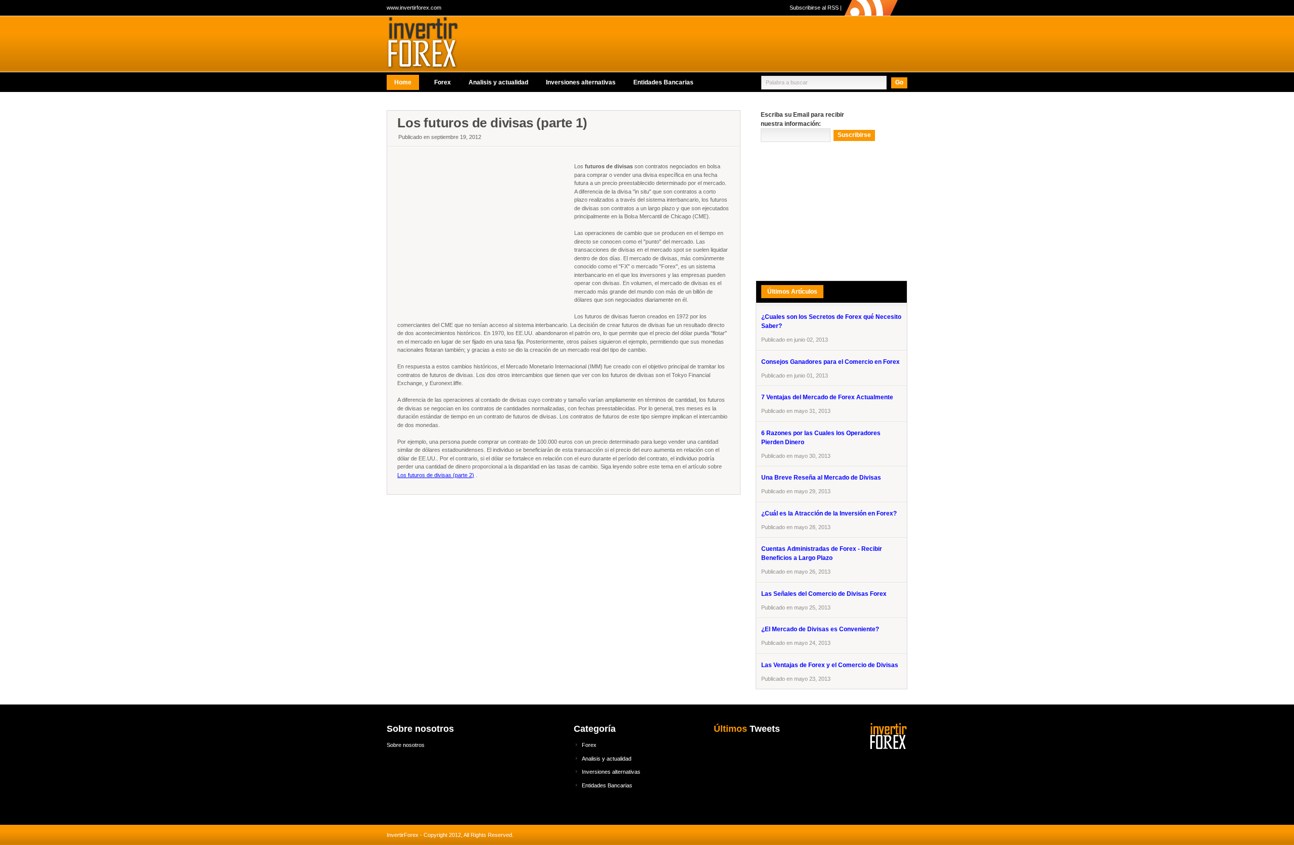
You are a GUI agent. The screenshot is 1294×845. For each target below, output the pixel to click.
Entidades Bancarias (663, 82)
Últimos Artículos (792, 291)
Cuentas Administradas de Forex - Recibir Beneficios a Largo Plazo (821, 553)
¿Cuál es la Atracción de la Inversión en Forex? (829, 513)
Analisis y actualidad (498, 82)
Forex (442, 82)
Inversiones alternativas (581, 82)
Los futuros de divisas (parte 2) (435, 475)
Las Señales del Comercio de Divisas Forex (824, 593)
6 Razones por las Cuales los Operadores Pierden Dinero (821, 438)
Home (402, 82)
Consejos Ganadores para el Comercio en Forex (830, 361)
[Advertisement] (571, 104)
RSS (833, 8)
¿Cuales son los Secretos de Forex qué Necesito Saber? (831, 321)
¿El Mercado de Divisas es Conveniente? (820, 629)
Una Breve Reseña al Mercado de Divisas (821, 477)
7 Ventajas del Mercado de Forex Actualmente (827, 397)
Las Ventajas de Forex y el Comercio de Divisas (829, 665)
